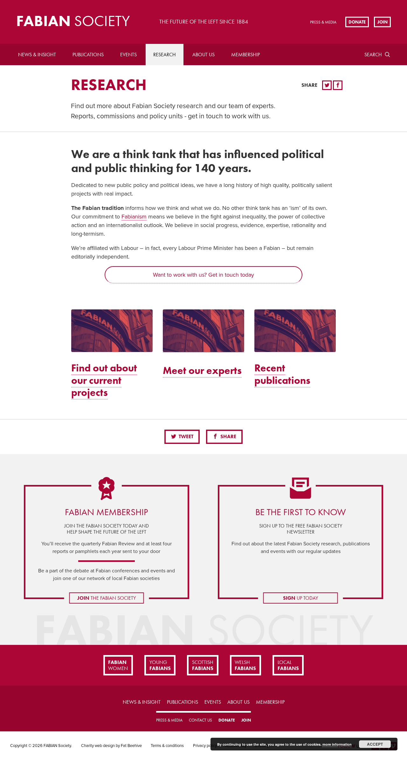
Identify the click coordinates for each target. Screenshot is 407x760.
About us (203, 54)
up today (300, 598)
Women (118, 665)
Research (164, 54)
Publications (88, 54)
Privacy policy (205, 745)
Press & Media (323, 22)
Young (160, 665)
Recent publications (282, 374)
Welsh (245, 665)
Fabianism (134, 216)
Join (382, 21)
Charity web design (98, 745)
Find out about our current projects (104, 380)
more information (337, 744)
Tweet (185, 436)
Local (288, 665)
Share (227, 436)
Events (128, 54)
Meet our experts (202, 370)
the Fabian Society (106, 598)
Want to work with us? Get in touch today (203, 274)
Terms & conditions (167, 745)
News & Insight (37, 54)
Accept (375, 744)
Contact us (200, 720)
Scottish (202, 665)
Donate (357, 21)
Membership (245, 54)
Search (373, 54)
